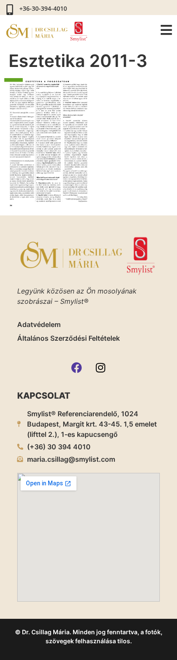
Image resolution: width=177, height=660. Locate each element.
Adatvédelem (39, 324)
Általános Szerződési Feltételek (68, 338)
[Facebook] (77, 367)
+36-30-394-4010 (43, 8)
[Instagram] (100, 367)
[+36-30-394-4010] (9, 9)
